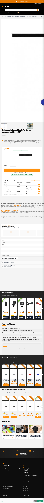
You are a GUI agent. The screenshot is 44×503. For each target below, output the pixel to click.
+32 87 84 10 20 (27, 463)
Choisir (2, 501)
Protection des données (7, 490)
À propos (4, 481)
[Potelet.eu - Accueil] (7, 465)
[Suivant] (42, 308)
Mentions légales (6, 488)
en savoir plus (4, 145)
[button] (29, 158)
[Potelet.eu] (5, 6)
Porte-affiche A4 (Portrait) (13, 311)
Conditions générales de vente (8, 486)
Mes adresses (25, 488)
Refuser (35, 501)
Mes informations (26, 490)
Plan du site (5, 495)
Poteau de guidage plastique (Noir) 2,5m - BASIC (6, 412)
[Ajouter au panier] (39, 184)
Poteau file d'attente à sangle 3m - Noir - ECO (38, 412)
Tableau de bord (26, 481)
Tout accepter (40, 501)
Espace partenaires (38, 3)
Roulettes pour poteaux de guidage (30, 311)
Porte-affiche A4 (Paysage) (22, 311)
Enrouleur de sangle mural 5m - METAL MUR (38, 311)
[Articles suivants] (41, 432)
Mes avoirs (25, 486)
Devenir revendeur (26, 495)
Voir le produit (14, 383)
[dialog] (22, 500)
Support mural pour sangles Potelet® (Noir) (6, 311)
